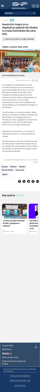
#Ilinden (22, 167)
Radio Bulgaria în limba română (20, 39)
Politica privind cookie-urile (20, 380)
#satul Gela (20, 170)
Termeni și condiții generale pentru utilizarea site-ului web (19, 370)
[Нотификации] (33, 6)
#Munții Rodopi (7, 170)
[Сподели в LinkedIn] (28, 181)
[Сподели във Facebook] (19, 181)
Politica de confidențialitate (20, 376)
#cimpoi (5, 167)
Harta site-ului (20, 385)
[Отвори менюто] (2, 5)
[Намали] (36, 80)
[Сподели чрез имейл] (37, 181)
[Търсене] (34, 13)
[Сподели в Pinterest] (33, 181)
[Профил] (37, 6)
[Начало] (20, 4)
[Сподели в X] (24, 181)
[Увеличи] (33, 80)
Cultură (5, 20)
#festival (13, 167)
